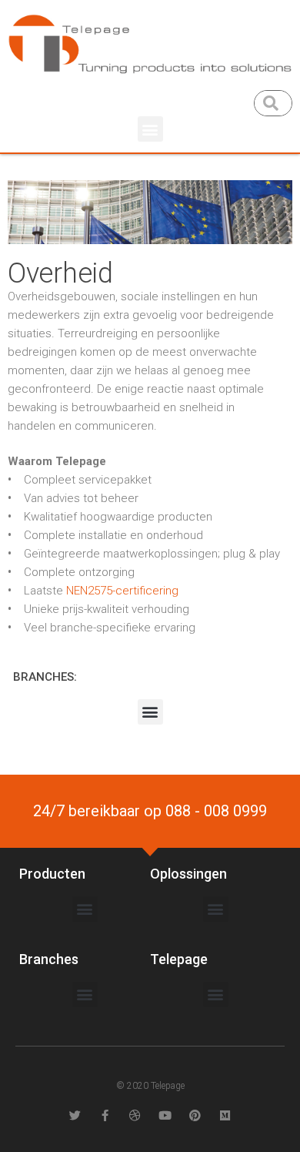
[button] (150, 129)
